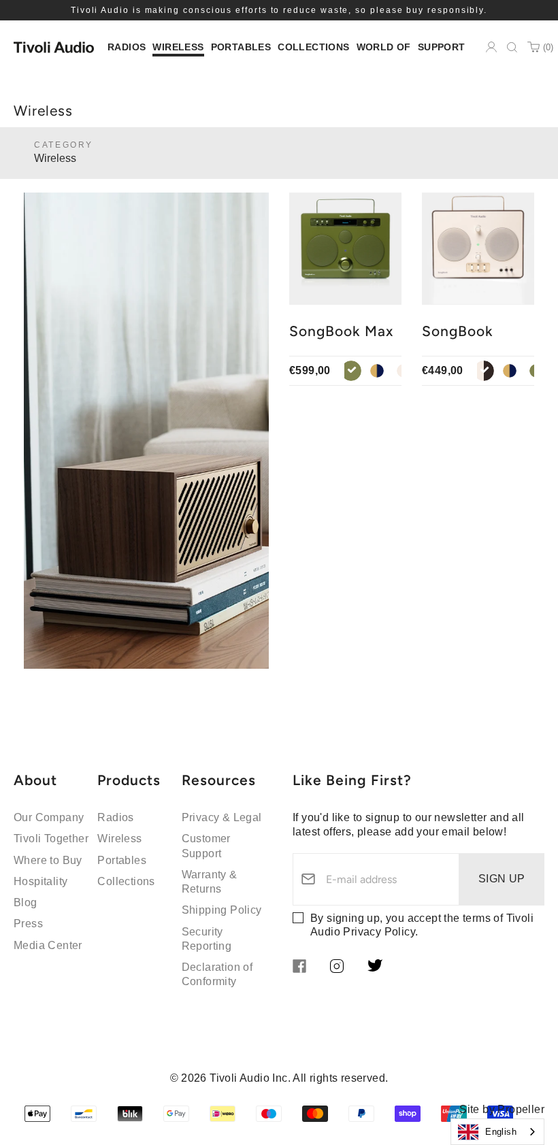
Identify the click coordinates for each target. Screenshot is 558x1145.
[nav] (127, 47)
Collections (125, 881)
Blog (25, 902)
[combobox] (497, 1131)
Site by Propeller (501, 1109)
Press (28, 923)
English (500, 1132)
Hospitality (40, 881)
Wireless (119, 838)
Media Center (48, 945)
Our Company (49, 817)
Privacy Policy (379, 931)
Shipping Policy (222, 910)
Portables (121, 860)
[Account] (491, 47)
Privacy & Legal (222, 817)
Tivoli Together (51, 838)
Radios (115, 817)
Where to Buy (48, 860)
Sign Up (501, 878)
